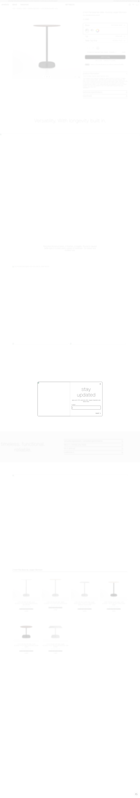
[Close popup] (100, 384)
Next (97, 413)
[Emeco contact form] (136, 794)
